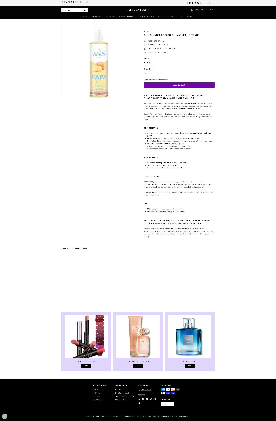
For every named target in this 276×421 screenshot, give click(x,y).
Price (146, 58)
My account (98, 399)
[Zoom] (99, 62)
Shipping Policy (167, 416)
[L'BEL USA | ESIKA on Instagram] (139, 399)
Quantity (148, 69)
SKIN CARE (96, 16)
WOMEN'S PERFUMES (127, 16)
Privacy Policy (141, 416)
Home (146, 31)
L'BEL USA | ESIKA (138, 10)
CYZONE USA (98, 390)
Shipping (147, 80)
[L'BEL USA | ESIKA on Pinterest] (155, 399)
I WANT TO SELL (186, 16)
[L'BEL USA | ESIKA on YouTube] (147, 399)
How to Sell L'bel (122, 393)
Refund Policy (121, 399)
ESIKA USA (96, 393)
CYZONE (172, 16)
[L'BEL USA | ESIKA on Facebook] (143, 399)
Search (118, 390)
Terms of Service (181, 416)
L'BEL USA (96, 396)
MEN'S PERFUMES (147, 16)
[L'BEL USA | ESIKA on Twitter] (151, 399)
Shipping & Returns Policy (126, 396)
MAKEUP (161, 16)
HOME (85, 16)
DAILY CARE (110, 16)
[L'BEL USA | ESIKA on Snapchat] (139, 403)
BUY (86, 366)
